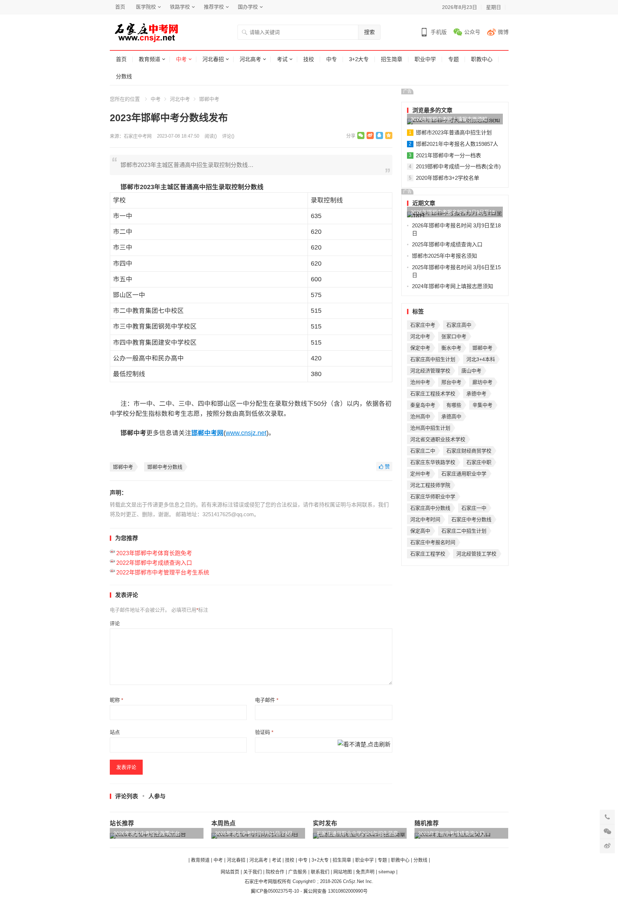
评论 (115, 623)
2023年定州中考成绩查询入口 (451, 833)
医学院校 (146, 7)
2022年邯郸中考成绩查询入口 (154, 563)
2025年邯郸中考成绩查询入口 (447, 244)
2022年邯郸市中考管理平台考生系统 (162, 572)
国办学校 (248, 7)
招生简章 (391, 59)
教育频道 (149, 59)
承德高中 (451, 416)
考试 (282, 59)
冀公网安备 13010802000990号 (335, 891)
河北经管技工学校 (476, 554)
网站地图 (342, 871)
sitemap (386, 871)
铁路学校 (180, 7)
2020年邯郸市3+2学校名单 (447, 178)
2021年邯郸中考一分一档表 (448, 155)
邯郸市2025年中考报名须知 (444, 256)
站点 (115, 732)
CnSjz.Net (353, 881)
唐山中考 (471, 371)
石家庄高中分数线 (430, 508)
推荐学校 (214, 7)
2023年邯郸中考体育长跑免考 (154, 553)
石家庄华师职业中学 (432, 496)
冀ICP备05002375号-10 (275, 891)
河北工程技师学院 (430, 485)
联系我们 (320, 871)
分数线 (124, 76)
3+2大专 (359, 59)
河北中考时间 (425, 519)
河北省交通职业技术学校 (437, 439)
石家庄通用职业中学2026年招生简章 (357, 833)
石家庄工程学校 (427, 554)
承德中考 (476, 393)
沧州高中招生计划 (430, 428)
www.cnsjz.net (246, 432)
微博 (503, 32)
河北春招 (213, 59)
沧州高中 (420, 416)
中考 (181, 59)
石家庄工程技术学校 (432, 393)
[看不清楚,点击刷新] (364, 745)
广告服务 (297, 871)
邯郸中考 (209, 99)
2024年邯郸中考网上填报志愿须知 (449, 119)
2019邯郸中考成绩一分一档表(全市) (458, 166)
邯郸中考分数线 (164, 467)
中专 (331, 59)
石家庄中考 (422, 325)
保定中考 (420, 348)
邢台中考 (451, 382)
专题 (453, 59)
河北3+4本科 (480, 359)
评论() (228, 136)
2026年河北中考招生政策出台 (146, 833)
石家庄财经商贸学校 (468, 451)
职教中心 (481, 59)
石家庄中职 (478, 462)
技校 (308, 59)
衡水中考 (451, 348)
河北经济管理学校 (430, 371)
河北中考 (180, 99)
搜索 (369, 32)
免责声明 (365, 871)
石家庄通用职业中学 (463, 474)
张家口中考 (453, 336)
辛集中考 (482, 405)
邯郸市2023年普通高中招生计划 (454, 132)
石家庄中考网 (138, 136)
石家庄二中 (422, 451)
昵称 (116, 700)
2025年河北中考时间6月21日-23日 (254, 833)
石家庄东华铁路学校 (432, 462)
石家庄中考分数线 (471, 519)
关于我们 (252, 871)
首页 (120, 7)
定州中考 (420, 474)
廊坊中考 (482, 382)
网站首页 (230, 871)
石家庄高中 (458, 325)
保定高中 (420, 531)
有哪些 (453, 405)
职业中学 (425, 59)
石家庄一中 (473, 508)
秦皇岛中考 (422, 405)
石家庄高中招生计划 (432, 359)
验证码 (264, 732)
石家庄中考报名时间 (432, 542)
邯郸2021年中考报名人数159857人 (457, 144)
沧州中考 (420, 382)
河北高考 (250, 59)
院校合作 (275, 871)
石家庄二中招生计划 (463, 531)
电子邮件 (266, 700)
